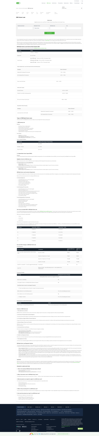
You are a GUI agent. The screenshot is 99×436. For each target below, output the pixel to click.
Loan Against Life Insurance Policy (27, 414)
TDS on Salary (40, 414)
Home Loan (43, 3)
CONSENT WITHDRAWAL (19, 421)
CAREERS (29, 419)
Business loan (66, 3)
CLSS (62, 411)
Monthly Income (52, 25)
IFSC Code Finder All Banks (46, 411)
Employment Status (37, 25)
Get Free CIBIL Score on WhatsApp (66, 409)
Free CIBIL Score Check (26, 409)
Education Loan (19, 414)
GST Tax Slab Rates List (56, 411)
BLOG (21, 419)
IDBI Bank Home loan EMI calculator (46, 211)
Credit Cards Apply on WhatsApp (35, 409)
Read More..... (63, 427)
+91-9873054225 (48, 427)
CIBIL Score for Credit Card (31, 411)
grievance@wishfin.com (34, 429)
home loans (47, 40)
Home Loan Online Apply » (23, 8)
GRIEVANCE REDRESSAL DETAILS (29, 421)
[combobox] (41, 28)
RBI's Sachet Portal (34, 431)
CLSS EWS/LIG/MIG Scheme (68, 411)
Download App (76, 3)
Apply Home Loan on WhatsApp (45, 409)
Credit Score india (19, 409)
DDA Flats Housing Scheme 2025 (21, 411)
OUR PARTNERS (46, 419)
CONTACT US (34, 419)
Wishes (71, 3)
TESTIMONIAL (40, 419)
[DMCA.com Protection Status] (80, 428)
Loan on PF (35, 414)
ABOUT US (17, 419)
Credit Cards (54, 3)
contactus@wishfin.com (50, 429)
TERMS (25, 419)
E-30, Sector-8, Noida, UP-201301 (51, 426)
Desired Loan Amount (21, 25)
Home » (17, 8)
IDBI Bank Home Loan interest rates (40, 48)
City (67, 25)
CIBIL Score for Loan (39, 411)
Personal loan (60, 3)
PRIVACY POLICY (52, 419)
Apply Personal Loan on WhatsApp (55, 409)
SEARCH (63, 7)
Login (82, 3)
